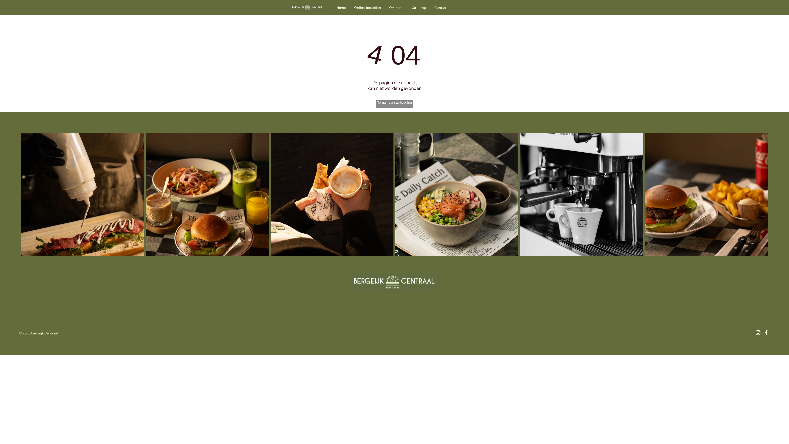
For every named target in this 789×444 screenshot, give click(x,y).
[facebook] (766, 333)
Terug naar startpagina (394, 102)
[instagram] (758, 333)
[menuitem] (341, 8)
